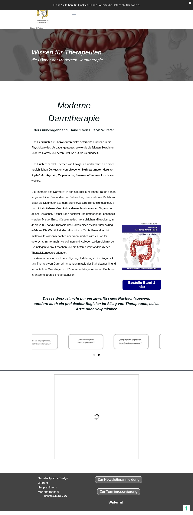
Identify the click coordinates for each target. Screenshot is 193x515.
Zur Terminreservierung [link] (118, 492)
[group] (96, 345)
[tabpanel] (96, 55)
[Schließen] (190, 3)
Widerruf (116, 502)
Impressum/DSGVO (55, 495)
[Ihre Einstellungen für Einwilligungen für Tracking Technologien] (186, 508)
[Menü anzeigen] (74, 16)
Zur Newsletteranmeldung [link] (118, 479)
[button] (94, 355)
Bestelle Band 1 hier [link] (141, 285)
